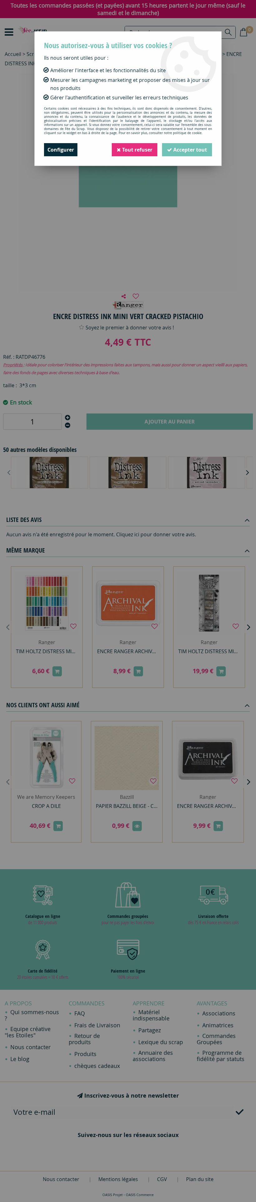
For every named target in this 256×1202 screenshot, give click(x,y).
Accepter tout (189, 149)
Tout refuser (136, 149)
